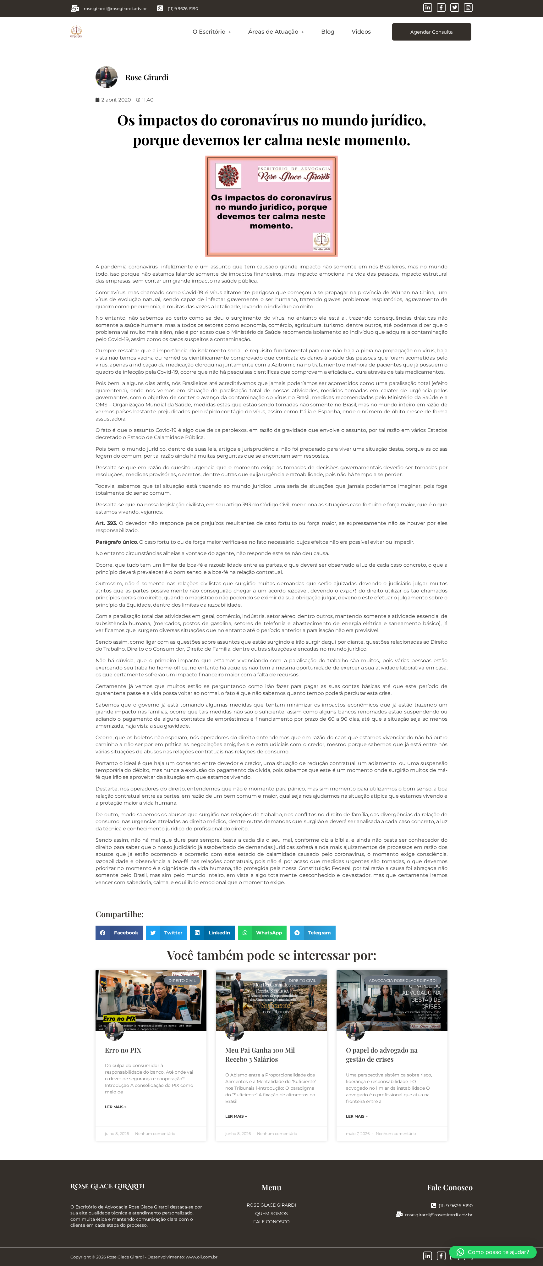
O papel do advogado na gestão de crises (382, 1054)
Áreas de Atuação (273, 31)
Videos (361, 31)
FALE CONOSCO (271, 1222)
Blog (327, 31)
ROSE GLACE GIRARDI (271, 1205)
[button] (211, 32)
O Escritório (209, 31)
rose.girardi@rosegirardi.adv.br (439, 1215)
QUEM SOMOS (271, 1213)
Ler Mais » (116, 1106)
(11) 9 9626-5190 (456, 1205)
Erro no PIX (123, 1049)
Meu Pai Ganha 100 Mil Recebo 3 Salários (260, 1054)
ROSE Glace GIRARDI (107, 1186)
